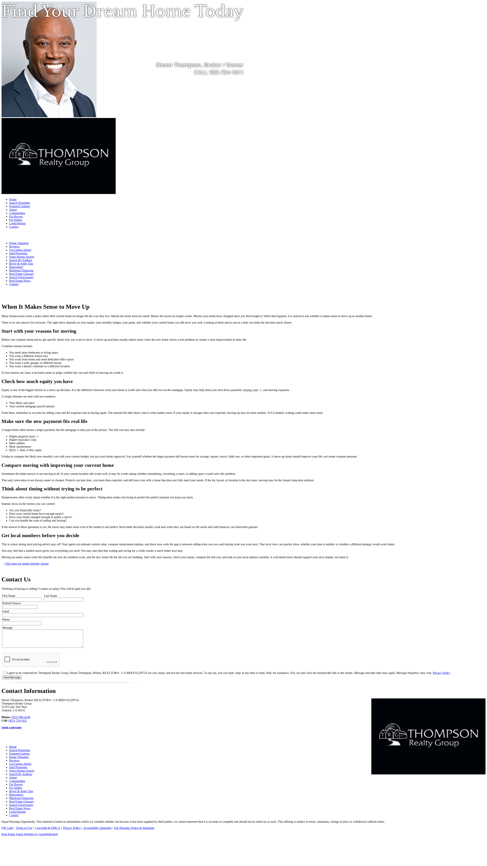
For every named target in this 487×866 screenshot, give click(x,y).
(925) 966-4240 (20, 717)
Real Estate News (19, 280)
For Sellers (15, 220)
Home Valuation (19, 243)
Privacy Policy (441, 672)
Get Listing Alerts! (20, 250)
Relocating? (16, 267)
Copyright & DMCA (47, 828)
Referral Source (11, 603)
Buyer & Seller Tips (21, 263)
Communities (17, 213)
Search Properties (19, 202)
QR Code (7, 828)
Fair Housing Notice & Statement (134, 828)
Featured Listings (19, 206)
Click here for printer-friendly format (27, 563)
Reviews (14, 246)
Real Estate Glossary (21, 273)
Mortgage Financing (21, 270)
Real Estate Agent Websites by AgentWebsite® (30, 834)
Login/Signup (17, 223)
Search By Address (20, 260)
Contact (13, 226)
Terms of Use (24, 828)
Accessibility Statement (97, 828)
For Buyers (16, 216)
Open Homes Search (21, 256)
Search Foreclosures (21, 277)
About (13, 209)
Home (13, 199)
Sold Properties (18, 253)
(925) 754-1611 (17, 720)
